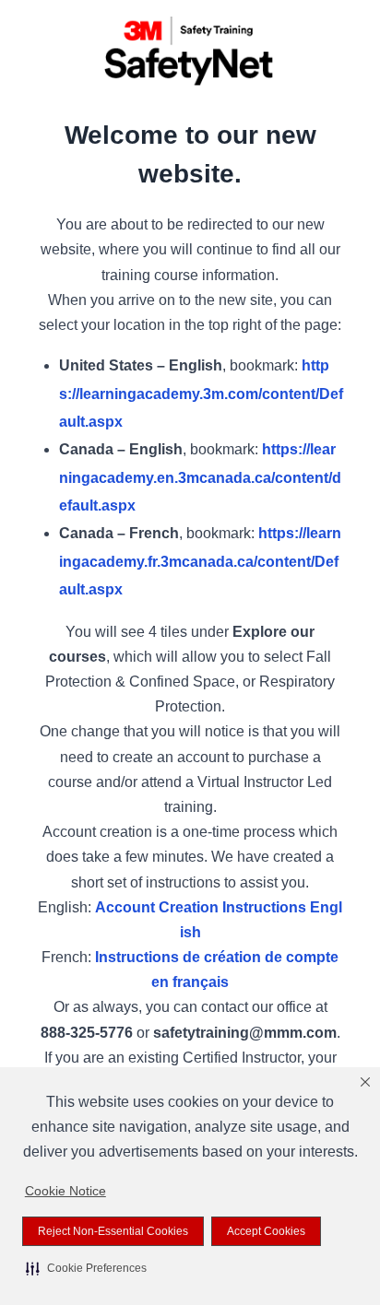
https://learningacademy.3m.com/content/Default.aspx (201, 393)
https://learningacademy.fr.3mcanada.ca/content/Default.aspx (200, 561)
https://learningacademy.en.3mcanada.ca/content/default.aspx (200, 477)
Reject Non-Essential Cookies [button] (113, 1231)
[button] (86, 1268)
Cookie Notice (65, 1190)
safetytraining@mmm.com (245, 1032)
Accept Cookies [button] (266, 1231)
